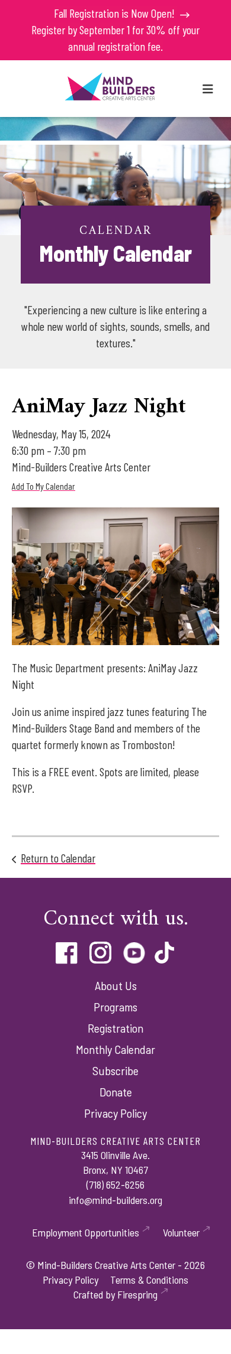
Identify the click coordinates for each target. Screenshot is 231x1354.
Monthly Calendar (115, 1049)
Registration (115, 1028)
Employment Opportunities (85, 1232)
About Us (116, 985)
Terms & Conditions (149, 1279)
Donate (116, 1092)
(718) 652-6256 (115, 1184)
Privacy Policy (115, 1113)
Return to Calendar (58, 858)
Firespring (137, 1294)
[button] (208, 88)
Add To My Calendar (43, 486)
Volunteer (181, 1232)
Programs (115, 1007)
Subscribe (115, 1070)
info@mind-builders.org (115, 1199)
